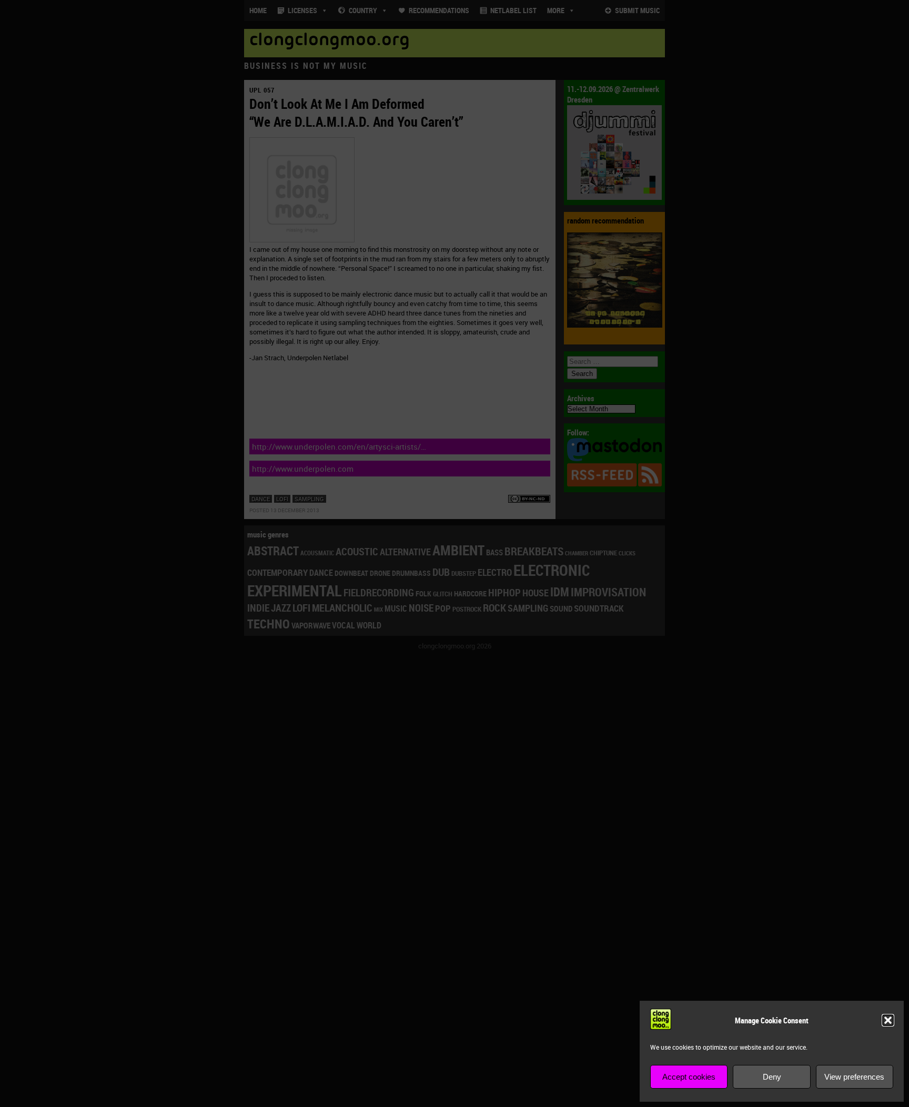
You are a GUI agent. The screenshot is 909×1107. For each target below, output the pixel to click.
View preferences (854, 1076)
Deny (772, 1076)
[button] (888, 1020)
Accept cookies (688, 1076)
